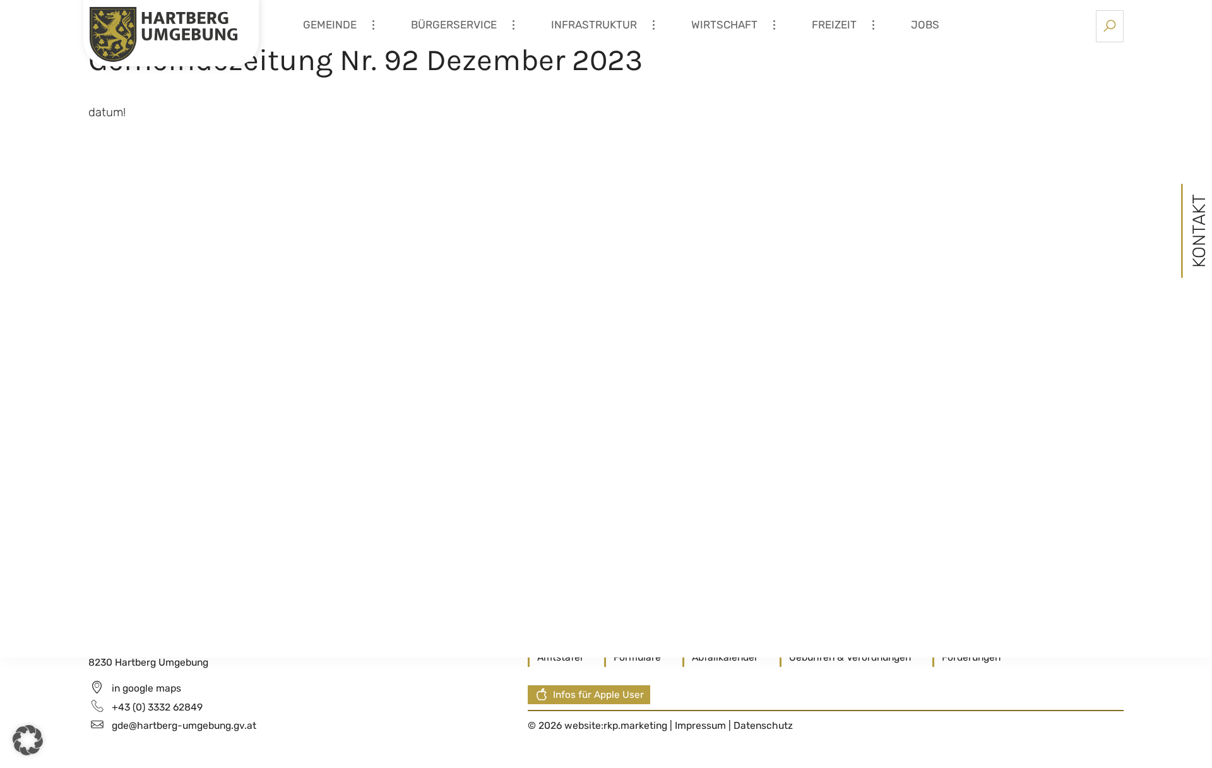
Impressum (701, 725)
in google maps (146, 688)
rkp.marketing (635, 725)
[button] (28, 740)
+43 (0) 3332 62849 (157, 707)
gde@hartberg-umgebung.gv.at (184, 725)
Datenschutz (763, 725)
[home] (163, 33)
